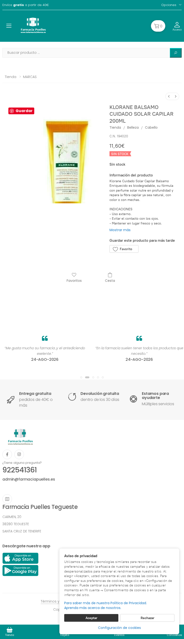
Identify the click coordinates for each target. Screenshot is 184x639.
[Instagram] (19, 454)
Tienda (10, 76)
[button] (158, 26)
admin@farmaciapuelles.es (28, 479)
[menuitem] (169, 96)
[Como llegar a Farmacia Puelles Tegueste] (7, 499)
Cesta (110, 280)
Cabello (151, 127)
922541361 (19, 470)
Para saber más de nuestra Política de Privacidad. (105, 603)
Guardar (24, 110)
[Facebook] (7, 454)
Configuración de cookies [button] (119, 627)
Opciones (168, 5)
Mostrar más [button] (120, 230)
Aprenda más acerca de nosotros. (92, 608)
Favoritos (74, 280)
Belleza (133, 127)
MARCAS (30, 76)
